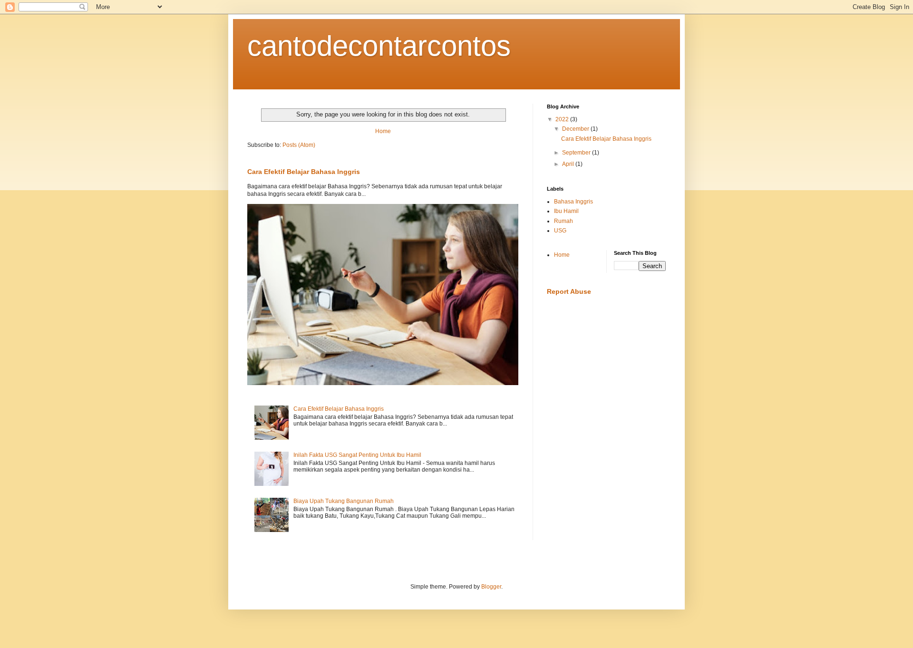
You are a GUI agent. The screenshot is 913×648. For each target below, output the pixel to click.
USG (560, 230)
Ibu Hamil (566, 211)
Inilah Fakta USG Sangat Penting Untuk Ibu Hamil (357, 455)
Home (383, 131)
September (577, 152)
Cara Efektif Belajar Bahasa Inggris (303, 171)
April (568, 164)
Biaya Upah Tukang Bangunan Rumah (343, 501)
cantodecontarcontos (379, 46)
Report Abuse (569, 291)
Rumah (563, 221)
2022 (562, 119)
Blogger (491, 586)
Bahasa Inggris (573, 201)
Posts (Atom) (298, 145)
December (576, 129)
